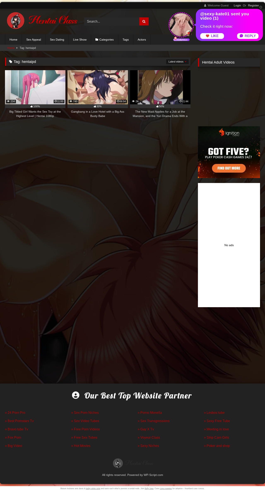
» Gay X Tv (146, 429)
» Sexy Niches (148, 446)
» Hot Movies (80, 446)
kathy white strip (93, 488)
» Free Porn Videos (85, 429)
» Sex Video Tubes (85, 421)
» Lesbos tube (214, 412)
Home (13, 39)
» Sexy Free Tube (217, 421)
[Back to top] (252, 479)
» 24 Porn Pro (15, 412)
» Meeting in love (216, 429)
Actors (142, 39)
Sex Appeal (33, 39)
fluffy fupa (149, 488)
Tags (126, 39)
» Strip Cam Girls (216, 437)
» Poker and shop (217, 446)
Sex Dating (57, 39)
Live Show (80, 39)
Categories (106, 39)
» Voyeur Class (149, 437)
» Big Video (13, 446)
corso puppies (166, 488)
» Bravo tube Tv (16, 429)
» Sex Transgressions (154, 421)
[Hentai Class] (41, 21)
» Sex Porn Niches (85, 412)
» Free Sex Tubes (84, 437)
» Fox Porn (13, 437)
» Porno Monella (150, 412)
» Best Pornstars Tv (19, 421)
